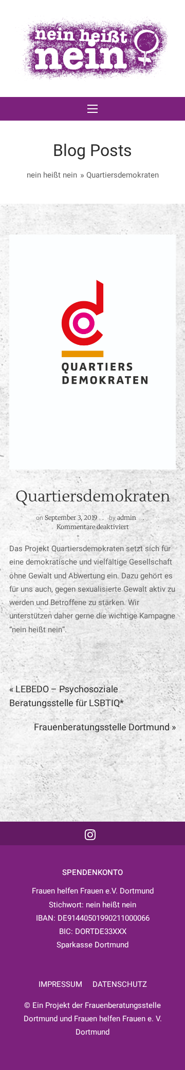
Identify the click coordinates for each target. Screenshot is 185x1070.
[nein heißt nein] (92, 48)
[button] (92, 109)
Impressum (60, 984)
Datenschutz (119, 984)
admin (126, 517)
